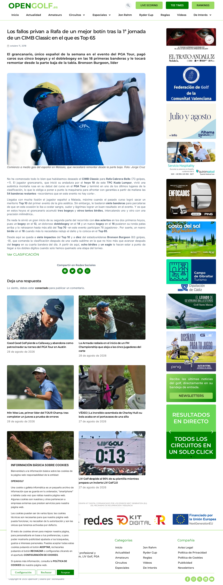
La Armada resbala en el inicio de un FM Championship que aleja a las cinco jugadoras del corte (110, 346)
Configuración (23, 572)
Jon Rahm (125, 14)
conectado (41, 288)
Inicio (15, 14)
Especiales (100, 14)
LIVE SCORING (149, 5)
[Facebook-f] (187, 579)
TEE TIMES (177, 5)
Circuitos (75, 14)
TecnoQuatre (57, 579)
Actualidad (33, 14)
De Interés (200, 14)
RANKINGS (203, 5)
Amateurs (55, 14)
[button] (128, 5)
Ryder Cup (146, 14)
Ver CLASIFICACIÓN (23, 254)
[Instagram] (193, 579)
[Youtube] (211, 579)
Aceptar (65, 572)
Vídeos (181, 14)
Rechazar (46, 572)
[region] (42, 519)
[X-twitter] (199, 579)
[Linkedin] (205, 579)
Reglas (165, 14)
